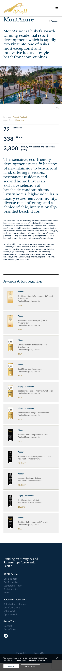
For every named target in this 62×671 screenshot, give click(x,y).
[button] (57, 8)
